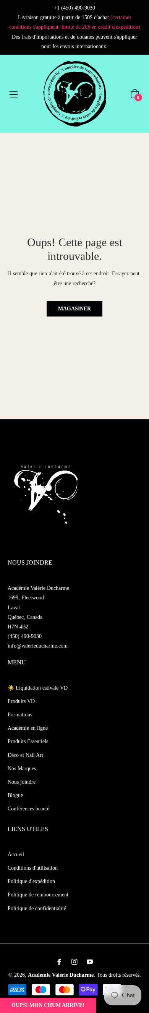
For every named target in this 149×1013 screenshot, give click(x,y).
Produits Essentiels (28, 741)
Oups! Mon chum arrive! (47, 1005)
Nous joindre (22, 782)
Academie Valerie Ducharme (61, 975)
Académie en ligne (28, 728)
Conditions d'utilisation (33, 868)
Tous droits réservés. (119, 975)
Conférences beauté (28, 809)
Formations (20, 715)
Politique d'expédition (31, 881)
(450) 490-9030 (25, 636)
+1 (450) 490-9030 (74, 8)
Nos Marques (22, 768)
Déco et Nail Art (25, 755)
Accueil (16, 854)
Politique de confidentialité (37, 908)
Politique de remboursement (38, 895)
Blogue (15, 795)
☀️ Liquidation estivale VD (38, 688)
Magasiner (74, 309)
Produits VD (21, 701)
